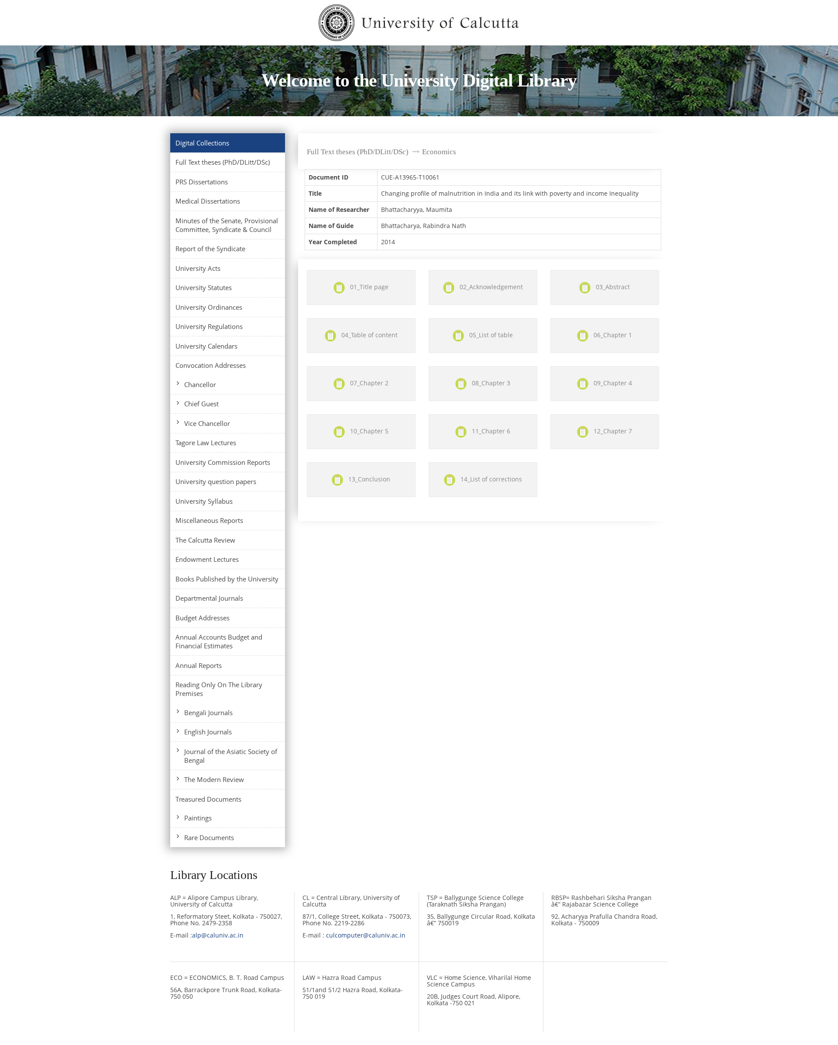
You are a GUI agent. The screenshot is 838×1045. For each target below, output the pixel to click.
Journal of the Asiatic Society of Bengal (230, 756)
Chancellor (200, 384)
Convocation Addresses (210, 365)
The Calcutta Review (205, 540)
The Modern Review (214, 779)
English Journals (208, 731)
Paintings (198, 817)
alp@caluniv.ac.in (218, 935)
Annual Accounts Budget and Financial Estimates (218, 641)
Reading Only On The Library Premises (218, 689)
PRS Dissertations (201, 181)
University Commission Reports (222, 462)
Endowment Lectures (207, 559)
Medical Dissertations (207, 201)
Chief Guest (201, 403)
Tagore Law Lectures (205, 442)
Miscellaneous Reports (209, 520)
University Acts (197, 268)
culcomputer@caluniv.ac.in (365, 935)
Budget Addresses (202, 617)
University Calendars (206, 346)
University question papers (215, 481)
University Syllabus (204, 501)
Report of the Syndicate (210, 248)
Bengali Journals (208, 712)
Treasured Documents (208, 799)
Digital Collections (202, 142)
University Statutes (203, 287)
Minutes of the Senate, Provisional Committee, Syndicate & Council (226, 225)
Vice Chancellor (207, 423)
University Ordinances (208, 307)
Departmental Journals (209, 598)
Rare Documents (209, 837)
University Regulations (209, 326)
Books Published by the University (226, 578)
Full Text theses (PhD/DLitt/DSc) (222, 162)
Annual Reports (198, 665)
